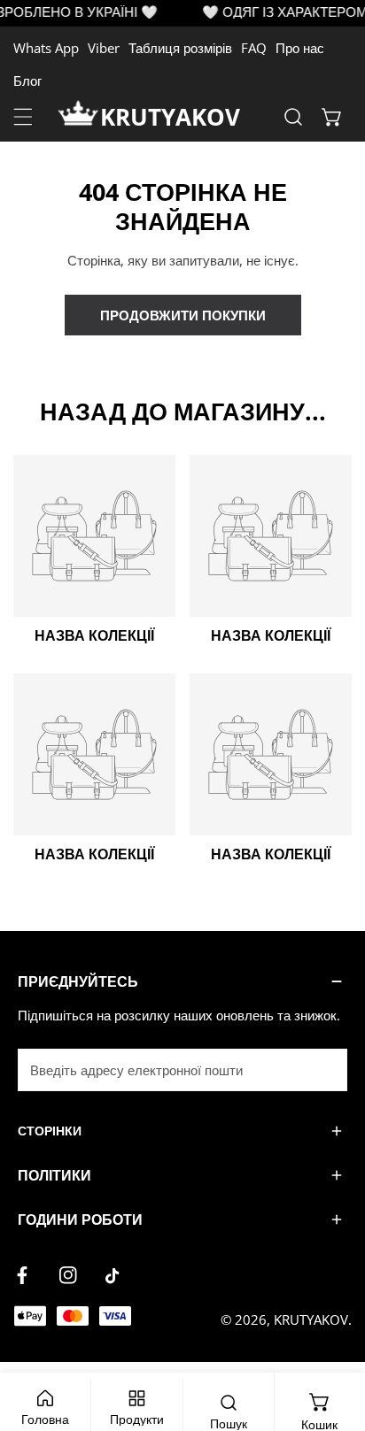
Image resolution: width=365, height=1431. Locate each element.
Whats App (46, 48)
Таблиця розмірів (180, 48)
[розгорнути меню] (23, 116)
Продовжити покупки (183, 315)
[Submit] (324, 1069)
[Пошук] (293, 116)
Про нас (300, 48)
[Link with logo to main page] (79, 117)
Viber (104, 48)
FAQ (254, 48)
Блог (27, 80)
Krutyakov (311, 1319)
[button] (332, 116)
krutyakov (170, 117)
